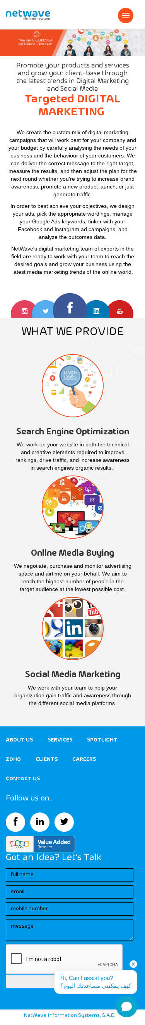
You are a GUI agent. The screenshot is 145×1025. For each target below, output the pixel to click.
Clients (47, 759)
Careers (84, 759)
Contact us (23, 778)
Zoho (13, 759)
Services (60, 740)
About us (19, 740)
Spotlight (102, 740)
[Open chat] (126, 1006)
